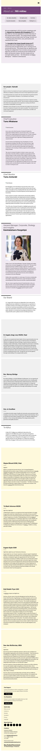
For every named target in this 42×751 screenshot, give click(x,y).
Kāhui (14, 432)
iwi (5, 514)
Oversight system (23, 17)
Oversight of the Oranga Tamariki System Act (19, 43)
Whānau (26, 524)
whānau (11, 472)
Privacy (5, 717)
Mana (33, 55)
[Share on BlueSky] (20, 725)
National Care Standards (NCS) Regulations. (19, 32)
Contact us (6, 711)
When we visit (7, 709)
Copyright (6, 719)
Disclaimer (6, 715)
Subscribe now (8, 703)
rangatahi (19, 287)
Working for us (33, 20)
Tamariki (18, 265)
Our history (32, 17)
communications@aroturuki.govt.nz (12, 742)
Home (4, 8)
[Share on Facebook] (5, 725)
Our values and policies (11, 17)
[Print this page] (17, 725)
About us (9, 8)
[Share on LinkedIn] (11, 725)
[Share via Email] (14, 725)
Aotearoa (10, 484)
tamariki (36, 471)
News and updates (22, 20)
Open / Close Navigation (38, 3)
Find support (8, 693)
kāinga (33, 517)
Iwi (15, 598)
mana (13, 440)
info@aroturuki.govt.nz (12, 735)
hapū (36, 512)
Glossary (6, 713)
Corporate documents (10, 20)
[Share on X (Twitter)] (8, 725)
